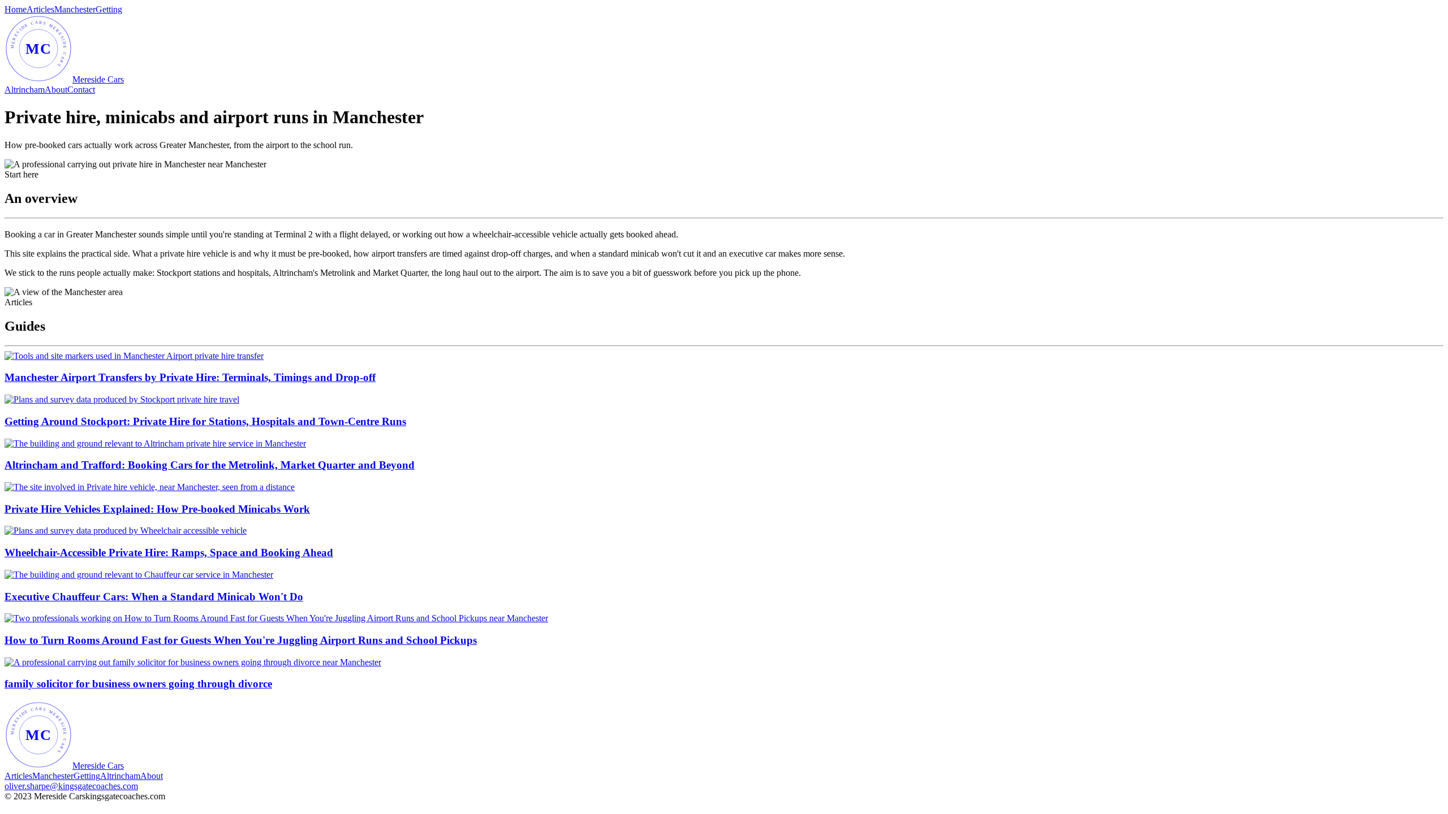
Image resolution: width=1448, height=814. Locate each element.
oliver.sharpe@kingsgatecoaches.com (71, 786)
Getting (109, 9)
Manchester (75, 9)
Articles (40, 9)
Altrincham (25, 89)
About (56, 89)
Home (16, 9)
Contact (81, 89)
